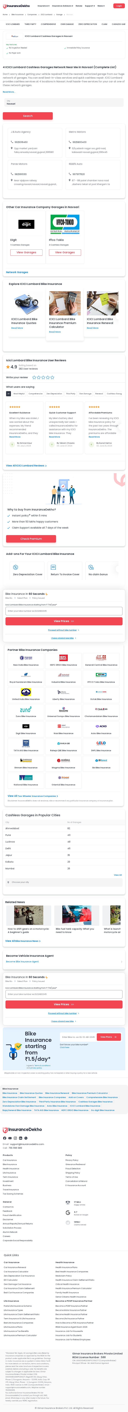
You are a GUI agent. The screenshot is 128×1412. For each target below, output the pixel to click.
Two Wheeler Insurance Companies (37, 796)
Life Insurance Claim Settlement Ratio (21, 1314)
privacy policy (36, 1068)
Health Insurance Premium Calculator (73, 1288)
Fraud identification (12, 1215)
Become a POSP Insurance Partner (72, 1306)
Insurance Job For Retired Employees (73, 1339)
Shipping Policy (73, 1172)
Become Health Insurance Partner (71, 1314)
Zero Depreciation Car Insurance (19, 1275)
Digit (13, 240)
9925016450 (21, 142)
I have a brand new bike (62, 638)
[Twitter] (26, 1138)
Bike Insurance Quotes (31, 1092)
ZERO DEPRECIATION (87, 24)
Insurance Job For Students (69, 1335)
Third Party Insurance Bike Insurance (57, 1101)
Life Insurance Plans (13, 1327)
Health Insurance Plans (66, 1267)
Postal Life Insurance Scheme (18, 1306)
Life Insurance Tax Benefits (16, 1331)
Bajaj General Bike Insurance (16, 1110)
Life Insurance (9, 1172)
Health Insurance (11, 1168)
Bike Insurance (9, 1092)
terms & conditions (42, 1065)
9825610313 (21, 174)
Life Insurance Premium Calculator (20, 1335)
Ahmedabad (12, 828)
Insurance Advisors (61, 6)
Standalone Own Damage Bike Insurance (23, 1105)
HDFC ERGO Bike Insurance (74, 1110)
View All (118, 874)
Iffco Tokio (56, 240)
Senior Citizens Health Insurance (71, 1296)
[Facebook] (5, 1138)
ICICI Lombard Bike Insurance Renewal (100, 321)
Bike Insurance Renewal (57, 1092)
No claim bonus (98, 574)
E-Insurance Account (76, 1185)
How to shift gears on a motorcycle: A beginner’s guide (28, 930)
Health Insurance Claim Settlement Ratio (75, 1280)
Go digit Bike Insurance (102, 1110)
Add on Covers (76, 1097)
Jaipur (8, 855)
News (100, 6)
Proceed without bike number (62, 630)
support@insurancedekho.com (27, 1144)
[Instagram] (15, 1138)
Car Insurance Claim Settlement (19, 1288)
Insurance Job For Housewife (69, 1331)
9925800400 (79, 142)
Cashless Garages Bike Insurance (95, 1101)
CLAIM (104, 24)
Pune (8, 835)
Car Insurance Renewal (15, 1267)
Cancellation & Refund (76, 1181)
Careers (6, 1236)
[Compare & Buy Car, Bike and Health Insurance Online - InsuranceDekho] (16, 7)
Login (119, 6)
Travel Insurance (11, 1189)
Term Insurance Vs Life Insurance (19, 1318)
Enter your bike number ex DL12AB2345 (27, 610)
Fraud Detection (73, 1168)
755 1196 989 (15, 1148)
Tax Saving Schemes (13, 1193)
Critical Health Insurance (67, 1284)
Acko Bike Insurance (57, 1105)
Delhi (8, 848)
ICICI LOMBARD (13, 24)
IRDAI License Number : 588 (89, 1357)
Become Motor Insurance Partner (71, 1310)
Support (89, 6)
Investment (8, 1181)
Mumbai (9, 868)
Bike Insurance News (26, 941)
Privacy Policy (72, 1160)
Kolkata (9, 861)
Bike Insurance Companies (52, 1097)
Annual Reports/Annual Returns (18, 1223)
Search (28, 116)
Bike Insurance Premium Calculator (90, 1092)
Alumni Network (10, 1232)
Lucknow (10, 841)
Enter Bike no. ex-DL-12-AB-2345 (78, 1037)
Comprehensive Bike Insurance (102, 1097)
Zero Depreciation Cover (27, 574)
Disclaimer (8, 1219)
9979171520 (79, 174)
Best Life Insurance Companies (18, 1322)
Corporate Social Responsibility (18, 1240)
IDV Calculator (10, 1280)
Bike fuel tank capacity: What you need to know (75, 930)
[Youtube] (10, 1138)
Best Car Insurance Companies (19, 1292)
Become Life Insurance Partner (70, 1318)
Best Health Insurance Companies (72, 1271)
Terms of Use (72, 1177)
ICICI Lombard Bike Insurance (85, 1105)
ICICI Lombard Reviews (30, 465)
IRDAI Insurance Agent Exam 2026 (71, 1327)
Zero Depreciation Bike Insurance (19, 1101)
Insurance (43, 6)
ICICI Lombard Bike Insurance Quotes (24, 321)
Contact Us (8, 1207)
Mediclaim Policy (64, 1275)
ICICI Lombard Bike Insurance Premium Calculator (62, 323)
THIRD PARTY (30, 24)
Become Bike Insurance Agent (22, 961)
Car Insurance (10, 1160)
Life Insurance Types (13, 1310)
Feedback (7, 1211)
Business (7, 1185)
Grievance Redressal (75, 1164)
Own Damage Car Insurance (17, 1284)
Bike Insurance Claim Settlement (19, 1097)
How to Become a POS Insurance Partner (75, 1322)
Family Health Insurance (67, 1292)
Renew (79, 6)
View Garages (26, 252)
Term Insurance (10, 1177)
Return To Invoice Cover (65, 574)
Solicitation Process (12, 1228)
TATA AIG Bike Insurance (46, 1110)
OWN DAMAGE (67, 24)
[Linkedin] (20, 1138)
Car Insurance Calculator (16, 1271)
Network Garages (17, 272)
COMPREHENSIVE (48, 24)
